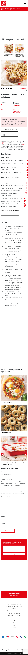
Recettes (7, 8)
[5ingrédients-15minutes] (7, 636)
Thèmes (14, 623)
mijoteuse (4, 143)
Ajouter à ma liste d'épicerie (9, 213)
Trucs (14, 625)
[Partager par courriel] (11, 88)
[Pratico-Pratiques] (2, 636)
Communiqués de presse (14, 611)
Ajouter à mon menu (10, 135)
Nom (3, 516)
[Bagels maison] (14, 418)
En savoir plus (14, 594)
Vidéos (14, 627)
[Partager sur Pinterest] (6, 88)
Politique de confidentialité (14, 615)
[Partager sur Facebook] (1, 88)
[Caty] (13, 636)
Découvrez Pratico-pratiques (14, 606)
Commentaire (5, 497)
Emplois (14, 608)
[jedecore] (21, 636)
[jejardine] (25, 636)
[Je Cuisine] (3, 3)
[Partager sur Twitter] (4, 88)
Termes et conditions (14, 613)
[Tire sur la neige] (14, 448)
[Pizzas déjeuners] (14, 388)
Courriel (3, 523)
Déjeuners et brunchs (15, 8)
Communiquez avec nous (14, 604)
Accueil (2, 8)
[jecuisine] (17, 636)
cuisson (24, 144)
